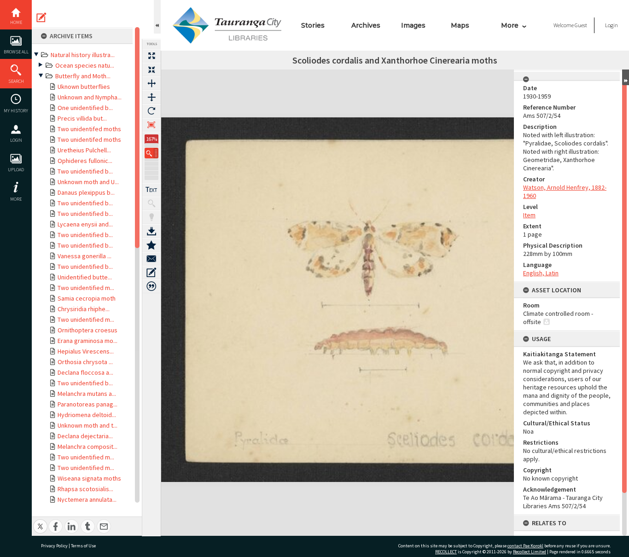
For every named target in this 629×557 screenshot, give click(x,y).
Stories (313, 25)
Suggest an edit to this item (41, 17)
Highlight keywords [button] (151, 217)
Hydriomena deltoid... (87, 415)
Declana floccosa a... (85, 372)
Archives (365, 25)
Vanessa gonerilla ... (84, 256)
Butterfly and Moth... (83, 76)
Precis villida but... (82, 118)
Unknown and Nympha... (90, 97)
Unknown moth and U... (88, 182)
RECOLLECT (446, 552)
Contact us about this (151, 259)
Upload (16, 170)
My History (16, 111)
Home (16, 22)
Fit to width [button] (151, 83)
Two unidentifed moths (89, 129)
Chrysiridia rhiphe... (84, 309)
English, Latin (541, 273)
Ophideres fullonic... (85, 161)
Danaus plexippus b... (86, 192)
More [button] (16, 199)
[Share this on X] (40, 521)
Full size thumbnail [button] (151, 56)
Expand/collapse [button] (625, 77)
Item (529, 215)
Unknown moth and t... (87, 425)
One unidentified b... (85, 108)
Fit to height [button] (151, 97)
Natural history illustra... (83, 55)
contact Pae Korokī (525, 546)
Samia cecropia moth (87, 298)
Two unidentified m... (86, 288)
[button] (151, 153)
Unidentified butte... (85, 277)
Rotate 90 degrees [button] (151, 111)
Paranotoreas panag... (87, 404)
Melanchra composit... (87, 446)
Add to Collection (151, 245)
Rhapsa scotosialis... (85, 489)
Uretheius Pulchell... (84, 150)
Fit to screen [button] (151, 69)
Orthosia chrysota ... (85, 362)
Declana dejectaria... (85, 436)
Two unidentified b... (85, 171)
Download (151, 231)
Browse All (16, 52)
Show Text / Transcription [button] (151, 190)
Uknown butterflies (84, 86)
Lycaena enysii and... (85, 224)
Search (16, 81)
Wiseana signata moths (89, 478)
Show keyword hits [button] (151, 203)
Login (16, 140)
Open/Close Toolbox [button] (157, 17)
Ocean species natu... (84, 65)
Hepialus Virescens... (86, 351)
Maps (460, 25)
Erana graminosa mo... (87, 341)
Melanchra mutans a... (87, 393)
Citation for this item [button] (151, 286)
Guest (581, 25)
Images (413, 25)
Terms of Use (83, 546)
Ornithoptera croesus (87, 330)
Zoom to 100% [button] (151, 125)
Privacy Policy (54, 546)
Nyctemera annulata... (87, 499)
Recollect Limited (529, 552)
